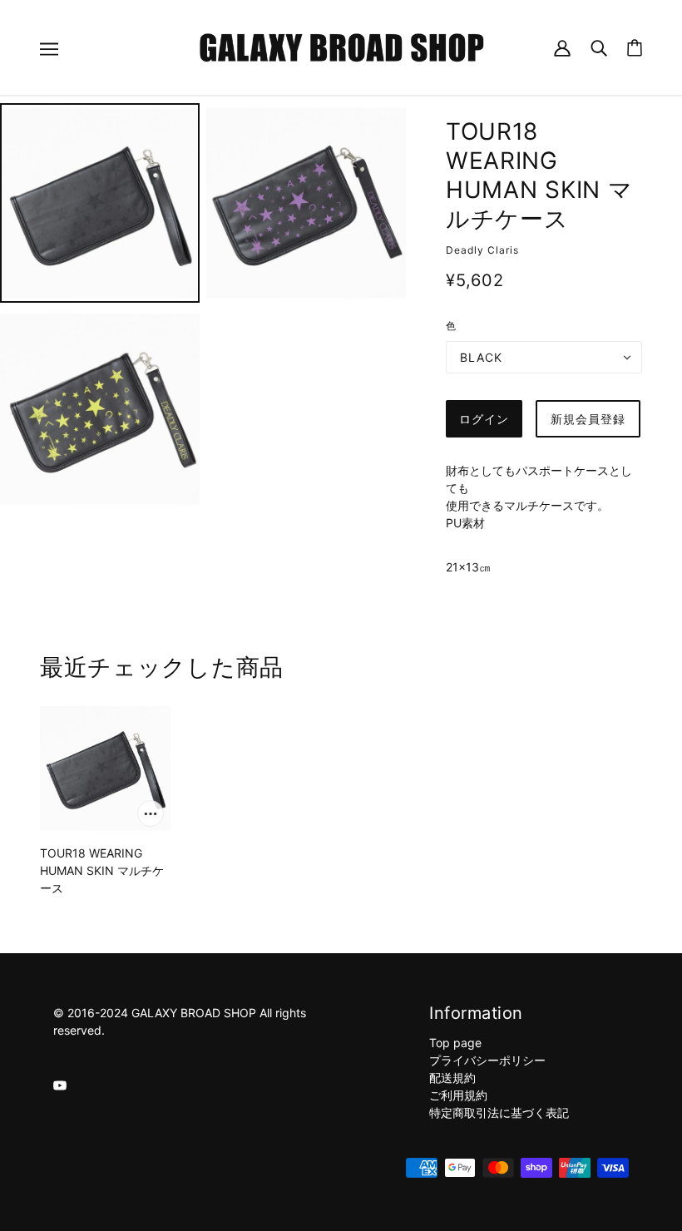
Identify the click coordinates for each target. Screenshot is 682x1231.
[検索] (599, 47)
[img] (60, 1084)
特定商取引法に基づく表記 (499, 1112)
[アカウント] (562, 47)
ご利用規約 (458, 1095)
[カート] (634, 48)
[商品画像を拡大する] (100, 203)
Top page (455, 1043)
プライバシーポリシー (487, 1060)
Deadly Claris (482, 250)
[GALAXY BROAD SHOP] (341, 46)
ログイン (484, 419)
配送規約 (452, 1077)
